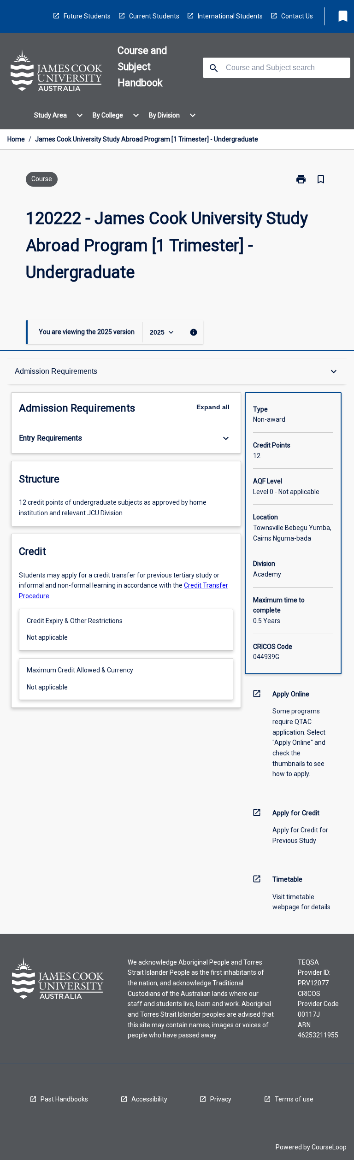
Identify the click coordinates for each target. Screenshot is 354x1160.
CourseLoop (329, 1147)
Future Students (87, 16)
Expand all (213, 407)
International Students (230, 16)
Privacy (220, 1099)
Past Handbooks (64, 1099)
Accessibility (149, 1099)
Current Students (154, 16)
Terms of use (294, 1099)
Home (16, 139)
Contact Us (297, 16)
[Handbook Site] (57, 71)
